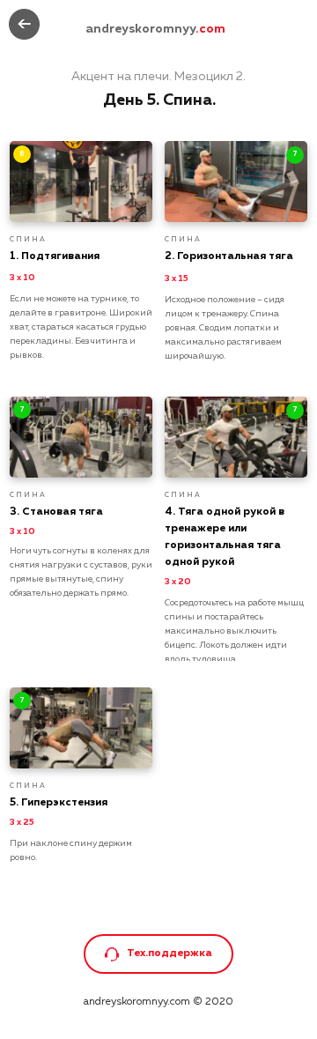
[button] (112, 954)
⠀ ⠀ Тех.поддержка (159, 953)
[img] (24, 24)
